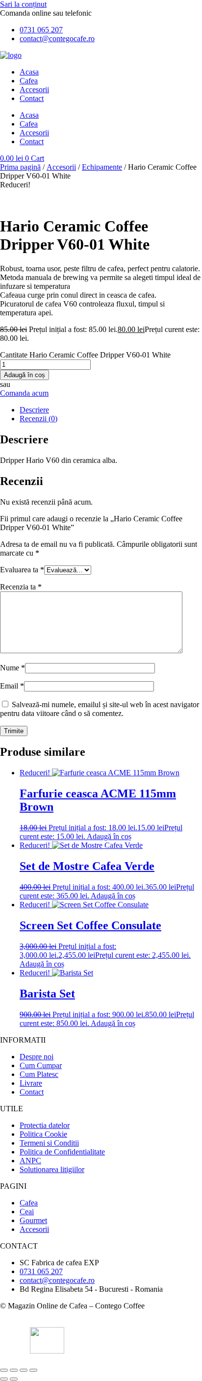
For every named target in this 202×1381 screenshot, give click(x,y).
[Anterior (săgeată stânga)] (4, 1379)
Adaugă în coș (24, 375)
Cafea (29, 81)
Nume (12, 668)
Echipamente (102, 167)
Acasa (29, 72)
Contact (32, 98)
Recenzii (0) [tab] (38, 418)
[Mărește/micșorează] (4, 1370)
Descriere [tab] (34, 410)
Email (12, 686)
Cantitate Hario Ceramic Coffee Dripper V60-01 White (85, 355)
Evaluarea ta (22, 569)
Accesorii (34, 89)
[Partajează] (23, 1370)
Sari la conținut (23, 4)
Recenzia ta (21, 587)
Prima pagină (20, 167)
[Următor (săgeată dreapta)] (14, 1379)
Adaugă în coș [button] (109, 836)
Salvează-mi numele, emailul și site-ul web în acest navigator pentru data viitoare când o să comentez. (99, 708)
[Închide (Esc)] (33, 1370)
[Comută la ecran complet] (14, 1370)
